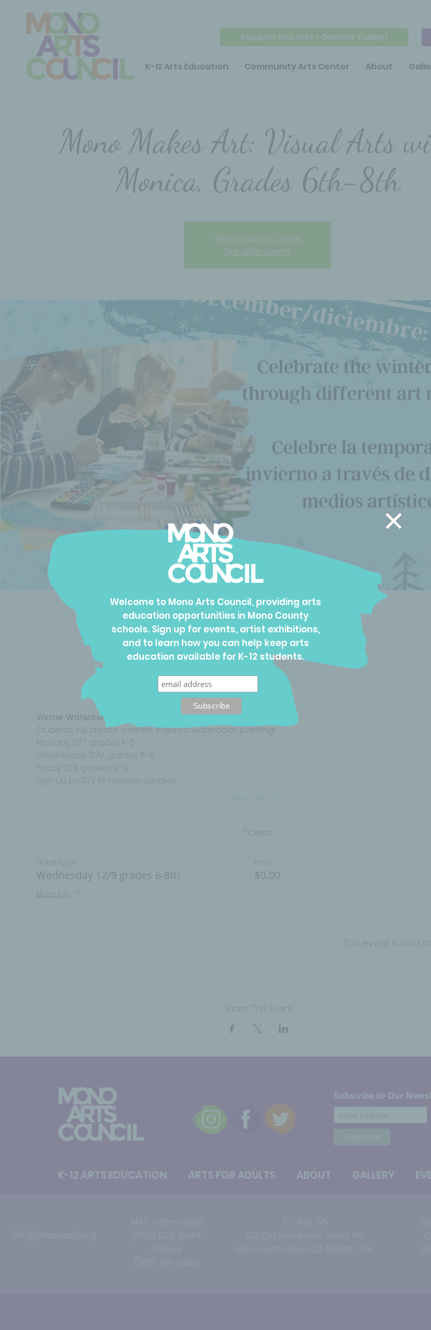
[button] (393, 521)
